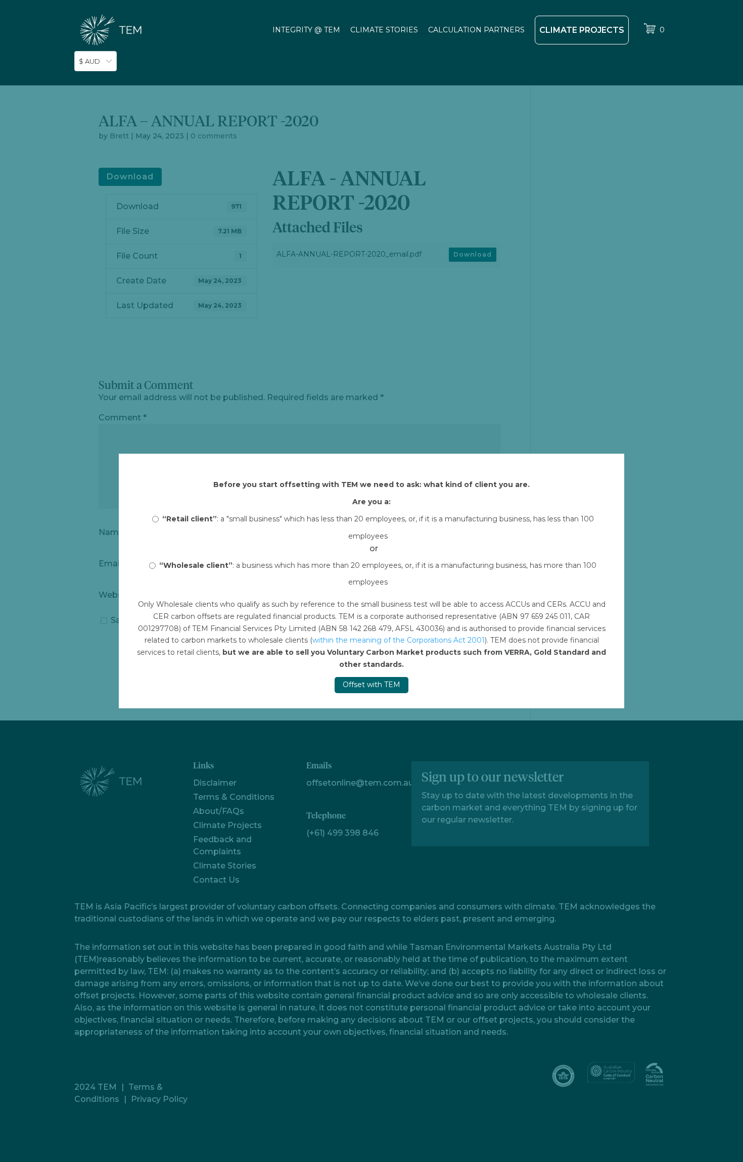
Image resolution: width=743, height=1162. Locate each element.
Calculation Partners (476, 29)
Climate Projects (581, 30)
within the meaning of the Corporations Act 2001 (398, 640)
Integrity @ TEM (306, 29)
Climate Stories (384, 29)
